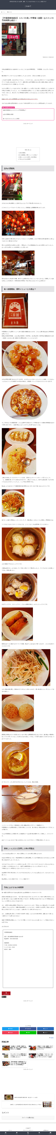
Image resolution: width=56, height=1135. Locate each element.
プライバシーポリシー (28, 1130)
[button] (51, 526)
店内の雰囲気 (22, 152)
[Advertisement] (28, 62)
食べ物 (4, 996)
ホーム (10, 1130)
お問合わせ (45, 1130)
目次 (26, 150)
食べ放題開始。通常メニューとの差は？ (28, 155)
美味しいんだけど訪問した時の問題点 (28, 157)
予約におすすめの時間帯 (25, 159)
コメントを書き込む (28, 1117)
